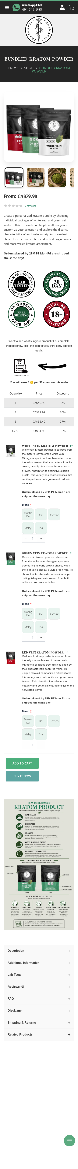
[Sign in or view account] (62, 7)
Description (39, 950)
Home (13, 68)
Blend (27, 504)
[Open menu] (7, 7)
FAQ (39, 998)
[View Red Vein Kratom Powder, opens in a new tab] (67, 652)
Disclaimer (39, 1010)
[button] (11, 451)
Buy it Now (22, 776)
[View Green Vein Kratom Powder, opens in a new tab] (71, 553)
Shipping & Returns (39, 1022)
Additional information (39, 962)
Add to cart (22, 763)
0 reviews (30, 205)
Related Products (39, 1034)
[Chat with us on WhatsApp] (16, 7)
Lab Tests (39, 974)
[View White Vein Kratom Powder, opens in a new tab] (71, 445)
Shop (28, 68)
